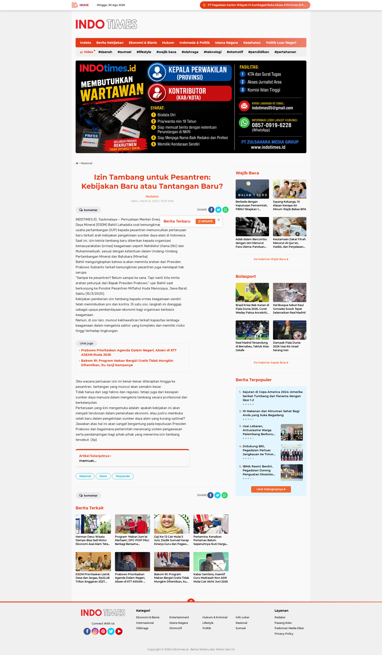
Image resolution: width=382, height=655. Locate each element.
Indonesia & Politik (195, 43)
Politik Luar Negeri (281, 43)
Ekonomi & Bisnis (143, 43)
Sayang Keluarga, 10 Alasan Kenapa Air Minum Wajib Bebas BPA (289, 205)
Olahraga (191, 52)
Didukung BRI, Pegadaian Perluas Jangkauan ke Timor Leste (258, 450)
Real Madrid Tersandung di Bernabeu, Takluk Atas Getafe (252, 346)
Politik (206, 628)
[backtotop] (191, 602)
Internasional (145, 623)
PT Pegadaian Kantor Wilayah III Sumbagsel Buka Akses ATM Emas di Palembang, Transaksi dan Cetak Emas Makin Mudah (257, 5)
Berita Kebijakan (110, 43)
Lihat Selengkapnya (270, 489)
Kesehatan (252, 43)
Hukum (168, 43)
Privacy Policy (284, 633)
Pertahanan (286, 52)
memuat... (87, 461)
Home (84, 5)
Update (207, 221)
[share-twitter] (218, 210)
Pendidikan (259, 52)
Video (88, 52)
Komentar (90, 210)
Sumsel (125, 52)
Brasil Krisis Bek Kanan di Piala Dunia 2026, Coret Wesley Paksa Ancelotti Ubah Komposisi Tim (252, 308)
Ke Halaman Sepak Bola (270, 362)
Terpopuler (123, 476)
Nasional (85, 476)
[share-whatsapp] (225, 210)
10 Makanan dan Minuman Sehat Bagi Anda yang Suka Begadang (271, 413)
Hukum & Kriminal (214, 617)
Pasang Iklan (283, 623)
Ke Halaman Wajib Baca (270, 259)
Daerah (106, 52)
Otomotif (236, 52)
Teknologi (214, 52)
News (103, 476)
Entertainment (179, 617)
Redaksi (280, 617)
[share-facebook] (211, 210)
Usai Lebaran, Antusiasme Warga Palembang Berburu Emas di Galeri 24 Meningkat (258, 430)
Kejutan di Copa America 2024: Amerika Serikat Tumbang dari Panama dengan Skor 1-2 (273, 396)
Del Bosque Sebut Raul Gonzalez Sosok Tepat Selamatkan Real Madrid (289, 308)
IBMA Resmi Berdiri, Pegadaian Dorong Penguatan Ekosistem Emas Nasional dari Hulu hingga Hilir (259, 470)
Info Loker (242, 617)
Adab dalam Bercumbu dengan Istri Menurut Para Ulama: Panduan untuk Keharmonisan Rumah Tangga (251, 243)
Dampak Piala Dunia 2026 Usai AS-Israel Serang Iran (286, 346)
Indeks (85, 43)
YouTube (121, 637)
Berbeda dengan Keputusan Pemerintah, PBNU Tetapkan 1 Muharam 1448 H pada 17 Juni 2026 (251, 205)
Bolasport (246, 276)
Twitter (112, 637)
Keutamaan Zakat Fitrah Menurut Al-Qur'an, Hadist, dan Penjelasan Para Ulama (289, 243)
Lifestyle (145, 52)
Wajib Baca (167, 52)
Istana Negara (226, 43)
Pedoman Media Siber (289, 628)
